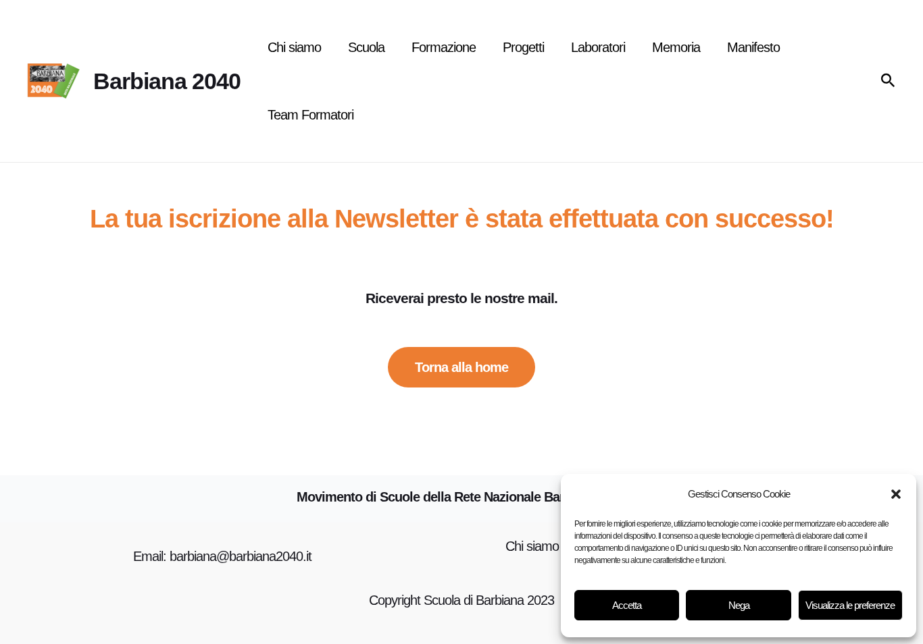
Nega (738, 605)
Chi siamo (294, 47)
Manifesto (753, 47)
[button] (896, 494)
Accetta (626, 605)
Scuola (366, 47)
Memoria (676, 47)
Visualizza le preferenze (850, 605)
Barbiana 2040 (167, 81)
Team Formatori (310, 114)
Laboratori (598, 47)
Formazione (443, 47)
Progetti (523, 47)
